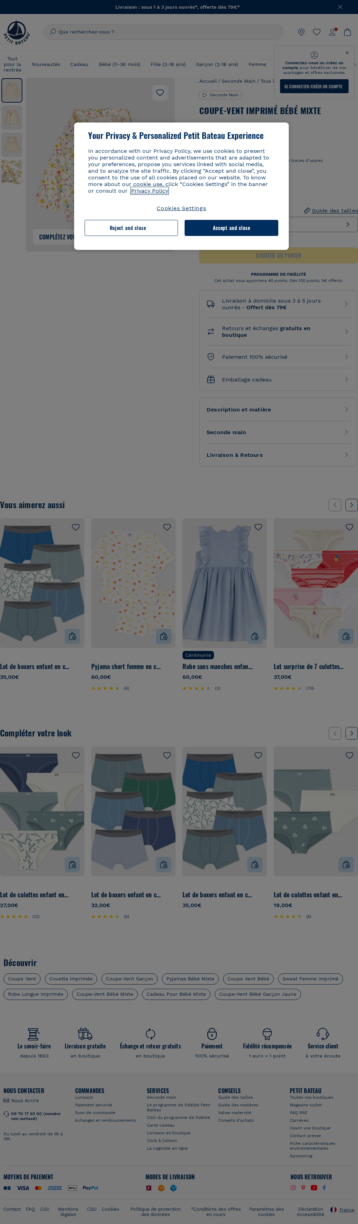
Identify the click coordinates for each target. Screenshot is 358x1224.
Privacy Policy (149, 190)
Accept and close (231, 227)
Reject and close (128, 227)
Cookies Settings (181, 208)
